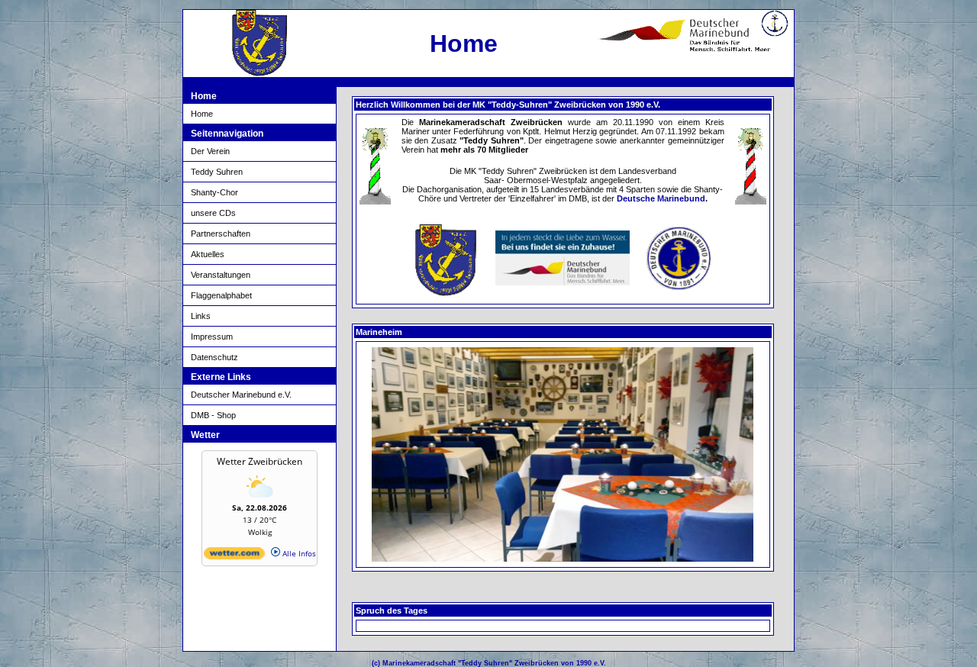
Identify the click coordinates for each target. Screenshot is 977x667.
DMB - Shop (213, 415)
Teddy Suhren (217, 171)
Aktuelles (207, 254)
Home (202, 113)
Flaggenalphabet (221, 295)
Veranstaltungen (220, 274)
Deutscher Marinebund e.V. (241, 394)
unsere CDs (213, 213)
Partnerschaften (220, 233)
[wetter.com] (234, 556)
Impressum (212, 336)
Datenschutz (214, 357)
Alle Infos (298, 553)
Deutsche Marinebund (661, 198)
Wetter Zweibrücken (259, 461)
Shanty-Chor (214, 192)
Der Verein (210, 151)
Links (201, 316)
